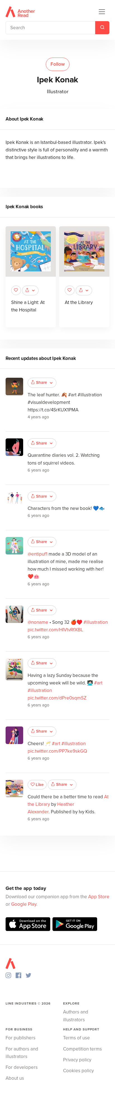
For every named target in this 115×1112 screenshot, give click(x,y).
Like (40, 784)
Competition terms (82, 1049)
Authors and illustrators (75, 1015)
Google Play (23, 904)
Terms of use (76, 1038)
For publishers (20, 1038)
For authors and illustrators (22, 1052)
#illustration (95, 622)
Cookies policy (78, 1071)
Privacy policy (77, 1060)
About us (15, 1078)
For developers (22, 1067)
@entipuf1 (37, 554)
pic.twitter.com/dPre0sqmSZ (57, 698)
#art (98, 683)
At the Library (79, 302)
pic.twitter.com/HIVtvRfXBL (55, 630)
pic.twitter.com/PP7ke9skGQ (57, 751)
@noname (38, 622)
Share (41, 382)
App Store (98, 897)
